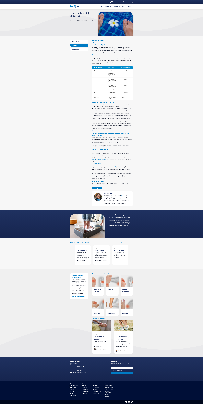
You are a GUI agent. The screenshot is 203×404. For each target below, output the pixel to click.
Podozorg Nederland (97, 391)
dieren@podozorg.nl (81, 372)
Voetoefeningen (75, 49)
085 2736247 (79, 370)
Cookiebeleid (81, 401)
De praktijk (95, 385)
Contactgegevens (109, 385)
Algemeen (84, 385)
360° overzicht (96, 387)
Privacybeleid (73, 401)
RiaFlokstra (123, 195)
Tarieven (72, 389)
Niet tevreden (108, 394)
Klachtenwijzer (75, 41)
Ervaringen (84, 393)
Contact (130, 6)
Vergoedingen (73, 387)
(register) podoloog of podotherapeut (100, 159)
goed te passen (118, 166)
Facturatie (72, 391)
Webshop (72, 393)
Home (102, 6)
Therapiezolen (85, 389)
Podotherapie (108, 6)
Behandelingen (117, 6)
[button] (87, 41)
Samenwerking (96, 393)
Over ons (124, 6)
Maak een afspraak (127, 1)
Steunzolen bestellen (109, 389)
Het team (95, 389)
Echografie (84, 387)
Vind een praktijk (97, 188)
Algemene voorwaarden (108, 392)
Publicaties (74, 45)
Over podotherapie (74, 385)
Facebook (107, 396)
